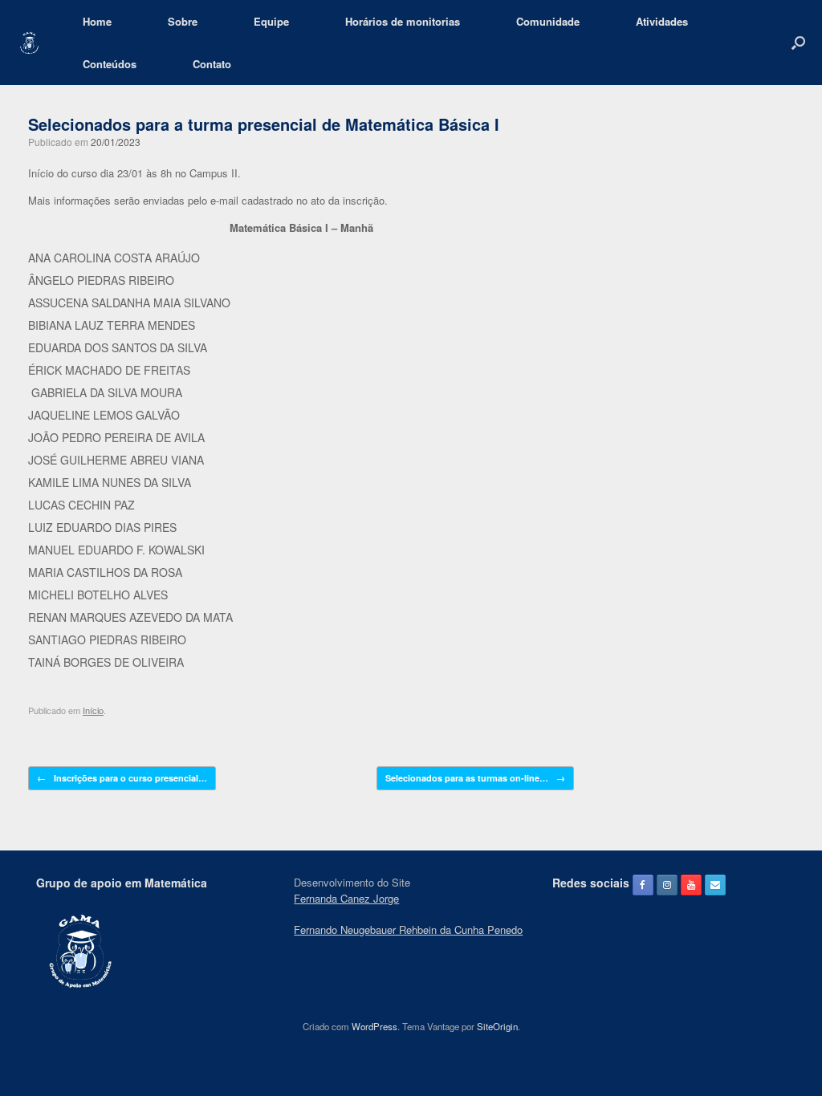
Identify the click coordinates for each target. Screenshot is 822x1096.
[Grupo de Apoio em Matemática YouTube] (691, 885)
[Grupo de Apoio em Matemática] (29, 43)
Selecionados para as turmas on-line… (475, 778)
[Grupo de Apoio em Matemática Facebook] (643, 885)
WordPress (374, 1026)
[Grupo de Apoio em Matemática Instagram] (667, 885)
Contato (212, 63)
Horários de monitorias (402, 21)
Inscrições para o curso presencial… (122, 778)
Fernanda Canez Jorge (346, 898)
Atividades (662, 21)
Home (97, 21)
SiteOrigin (497, 1026)
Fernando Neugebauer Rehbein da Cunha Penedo (408, 929)
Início (93, 710)
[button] (798, 42)
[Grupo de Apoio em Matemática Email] (715, 885)
